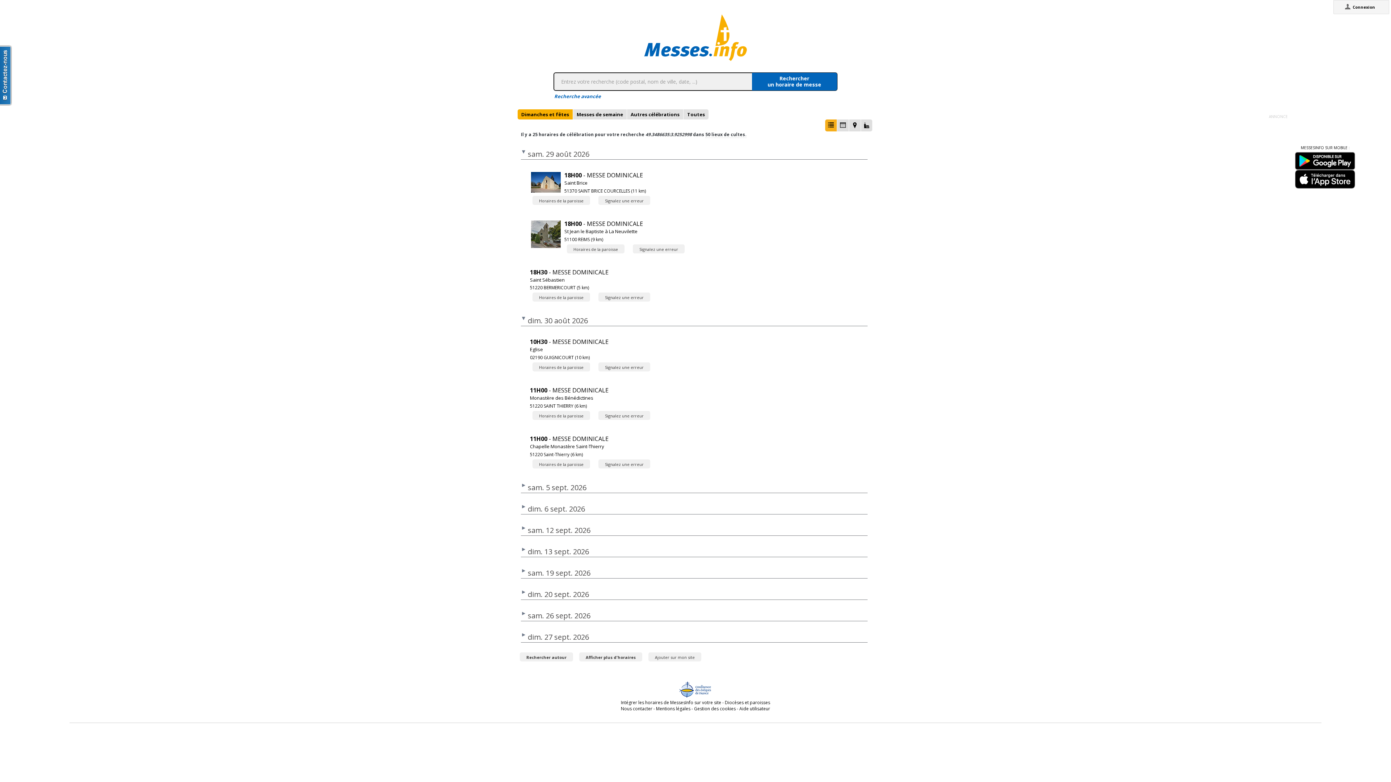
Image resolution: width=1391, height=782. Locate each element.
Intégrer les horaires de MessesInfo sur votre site (671, 702)
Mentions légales (673, 709)
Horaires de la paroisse (561, 200)
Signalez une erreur (624, 200)
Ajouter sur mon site (675, 657)
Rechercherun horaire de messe (794, 81)
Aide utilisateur (754, 709)
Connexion (1364, 7)
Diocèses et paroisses (747, 702)
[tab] (545, 114)
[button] (831, 125)
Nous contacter (636, 709)
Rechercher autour (546, 657)
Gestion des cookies (715, 709)
